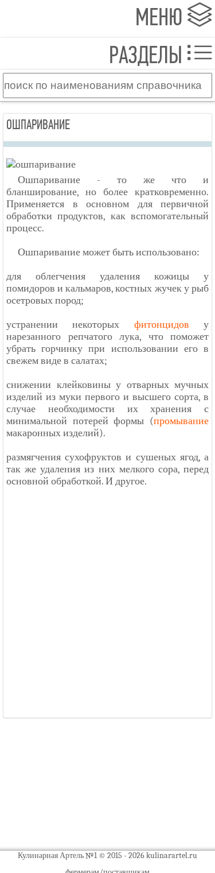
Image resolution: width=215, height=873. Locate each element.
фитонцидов (161, 325)
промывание (181, 421)
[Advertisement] (107, 607)
